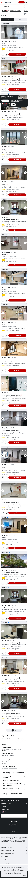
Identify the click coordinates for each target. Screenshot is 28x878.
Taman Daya (20, 749)
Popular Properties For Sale (7, 850)
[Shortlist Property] (25, 27)
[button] (17, 97)
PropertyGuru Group (6, 803)
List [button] (8, 19)
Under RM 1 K (11, 755)
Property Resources (5, 859)
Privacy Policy (20, 870)
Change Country (5, 809)
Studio (3, 761)
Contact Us (3, 806)
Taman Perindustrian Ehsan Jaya (9, 749)
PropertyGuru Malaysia (6, 847)
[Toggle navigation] (26, 2)
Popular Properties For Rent (7, 853)
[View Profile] (14, 23)
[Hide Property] (22, 27)
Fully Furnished (5, 768)
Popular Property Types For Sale (8, 863)
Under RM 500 (5, 755)
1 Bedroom (8, 761)
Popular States (4, 856)
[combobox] (13, 6)
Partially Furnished (13, 768)
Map (21, 19)
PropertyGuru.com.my (5, 835)
